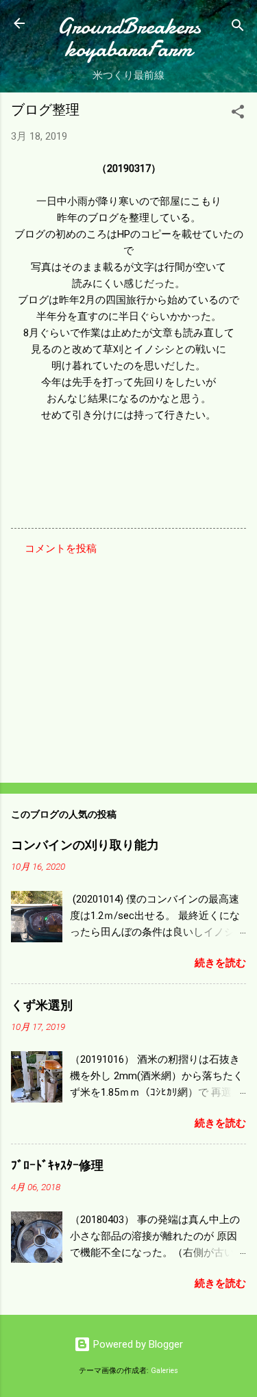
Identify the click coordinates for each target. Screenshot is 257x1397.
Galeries (164, 1370)
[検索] (238, 28)
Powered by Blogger (136, 1344)
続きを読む (220, 963)
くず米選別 (42, 1005)
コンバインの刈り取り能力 (85, 845)
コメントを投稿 (61, 548)
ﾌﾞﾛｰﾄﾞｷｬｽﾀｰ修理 (57, 1165)
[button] (238, 114)
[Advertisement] (128, 665)
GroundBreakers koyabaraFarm (129, 37)
